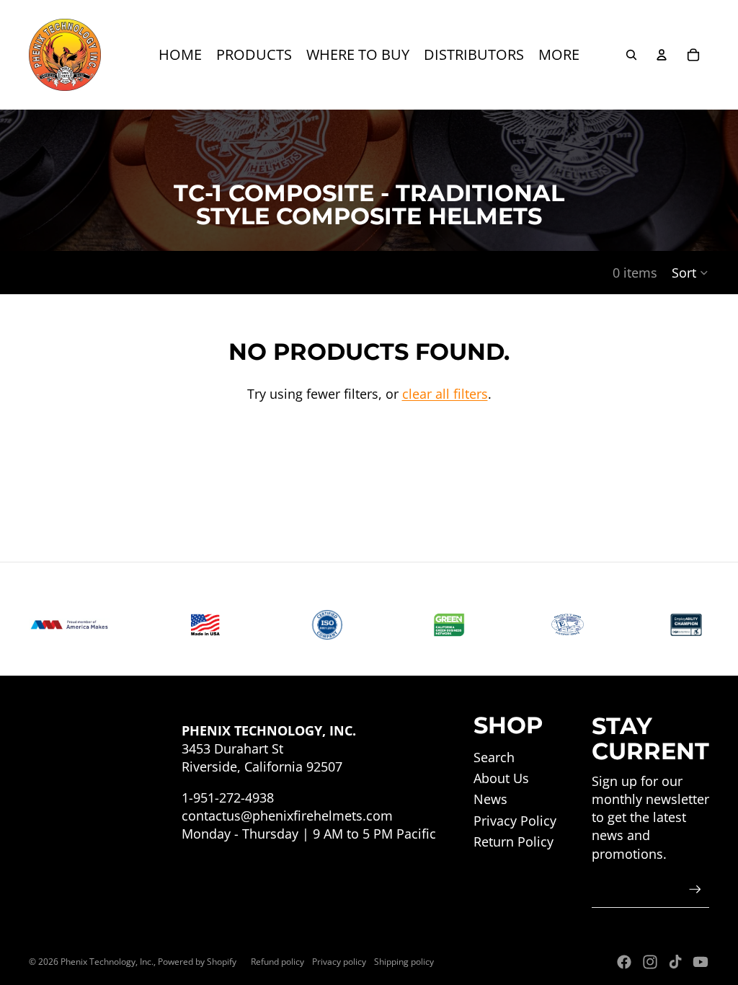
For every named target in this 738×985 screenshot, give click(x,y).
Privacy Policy (515, 820)
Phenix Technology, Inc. (107, 961)
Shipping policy (404, 961)
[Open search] (631, 55)
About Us (501, 778)
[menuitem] (180, 55)
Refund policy (277, 961)
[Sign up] (695, 889)
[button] (690, 272)
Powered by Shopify (197, 961)
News (490, 799)
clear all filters (445, 393)
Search (494, 757)
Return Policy (514, 841)
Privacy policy (339, 961)
